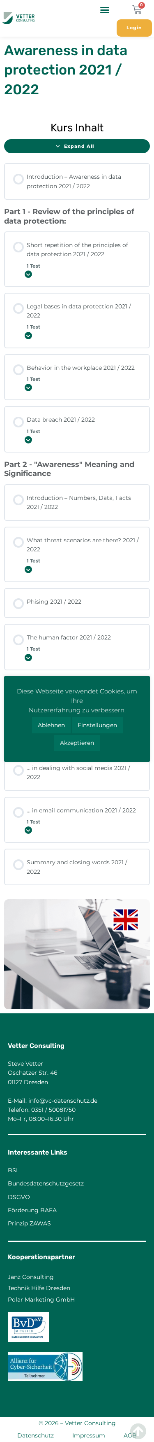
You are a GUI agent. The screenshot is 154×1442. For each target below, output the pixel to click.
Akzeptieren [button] (77, 743)
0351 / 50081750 (53, 1109)
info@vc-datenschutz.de (62, 1100)
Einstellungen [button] (97, 725)
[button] (104, 9)
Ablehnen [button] (51, 725)
